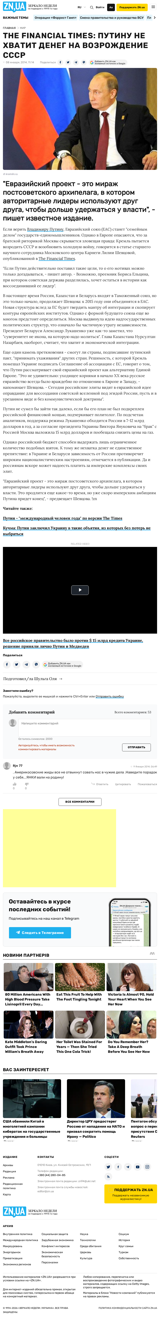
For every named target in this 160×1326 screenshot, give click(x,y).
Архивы (8, 1165)
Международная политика (20, 1240)
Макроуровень (12, 1246)
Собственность (129, 1258)
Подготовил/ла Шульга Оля (30, 678)
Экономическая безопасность (52, 1254)
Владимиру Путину (45, 229)
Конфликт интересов (56, 1246)
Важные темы (15, 17)
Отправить (136, 747)
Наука (84, 1234)
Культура (86, 1258)
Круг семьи (126, 1246)
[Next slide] (154, 17)
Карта (7, 1194)
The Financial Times (57, 258)
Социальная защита (55, 1234)
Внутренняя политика (17, 1234)
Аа (111, 7)
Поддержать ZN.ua (132, 7)
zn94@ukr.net (86, 1181)
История (124, 1240)
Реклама (8, 1177)
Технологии (88, 1240)
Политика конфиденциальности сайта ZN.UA (128, 1308)
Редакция (9, 1171)
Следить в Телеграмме (43, 933)
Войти (100, 7)
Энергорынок (12, 1252)
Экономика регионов (17, 1264)
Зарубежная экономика (58, 1240)
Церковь (85, 1252)
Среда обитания (90, 1246)
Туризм (123, 1252)
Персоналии (50, 1262)
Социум (124, 1234)
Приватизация (12, 1258)
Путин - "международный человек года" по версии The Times (62, 518)
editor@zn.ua (45, 1191)
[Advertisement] (59, 848)
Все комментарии (79, 801)
